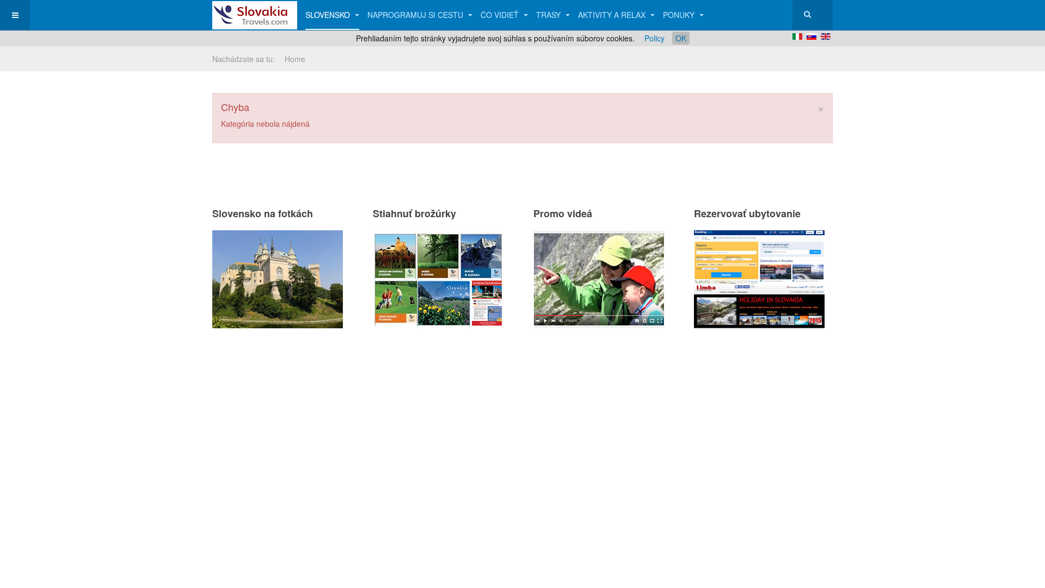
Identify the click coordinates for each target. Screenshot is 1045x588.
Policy (654, 38)
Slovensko (328, 14)
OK (680, 38)
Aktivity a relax (613, 14)
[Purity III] (254, 15)
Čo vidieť (501, 14)
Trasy (549, 14)
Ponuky (680, 14)
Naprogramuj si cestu (416, 14)
